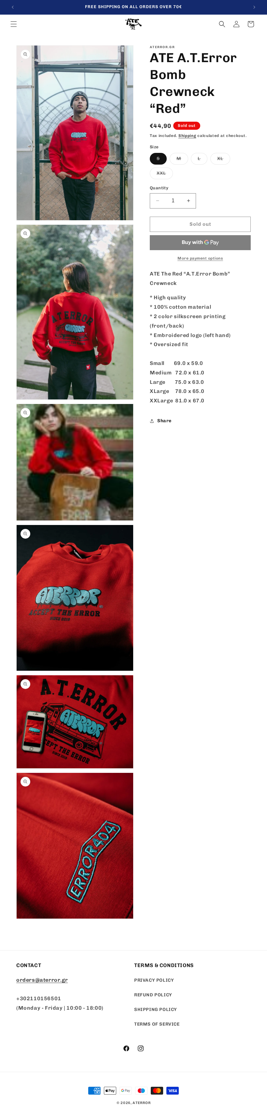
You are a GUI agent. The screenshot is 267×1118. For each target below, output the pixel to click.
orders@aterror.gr (42, 980)
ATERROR (141, 1103)
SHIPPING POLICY (155, 1009)
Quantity (159, 187)
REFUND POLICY (153, 995)
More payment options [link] (200, 258)
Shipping (187, 135)
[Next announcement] (254, 7)
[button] (14, 24)
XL (223, 160)
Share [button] (164, 421)
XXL (165, 174)
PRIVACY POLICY (154, 980)
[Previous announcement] (13, 7)
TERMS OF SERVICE (157, 1024)
